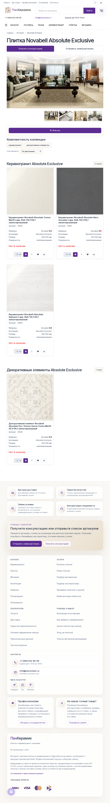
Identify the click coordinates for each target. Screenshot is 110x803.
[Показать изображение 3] (80, 116)
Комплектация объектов (69, 596)
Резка (41, 25)
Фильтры (56, 130)
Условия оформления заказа (24, 632)
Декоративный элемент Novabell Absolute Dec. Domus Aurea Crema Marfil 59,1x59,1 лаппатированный (30, 426)
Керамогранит (56, 25)
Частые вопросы (18, 645)
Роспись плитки (64, 564)
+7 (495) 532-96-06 (13, 18)
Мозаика (86, 25)
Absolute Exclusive (44, 234)
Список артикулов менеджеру (72, 639)
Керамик (21, 738)
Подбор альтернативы (68, 583)
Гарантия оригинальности (23, 626)
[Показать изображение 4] (95, 116)
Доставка (16, 3)
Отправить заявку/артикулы (80, 48)
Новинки (14, 590)
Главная (10, 33)
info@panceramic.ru (43, 18)
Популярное (16, 602)
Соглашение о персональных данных (26, 773)
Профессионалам (29, 3)
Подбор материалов (67, 577)
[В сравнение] (44, 254)
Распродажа (16, 596)
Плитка (73, 25)
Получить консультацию (30, 48)
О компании (43, 3)
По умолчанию (28, 151)
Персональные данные (21, 639)
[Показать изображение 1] (51, 116)
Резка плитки (63, 571)
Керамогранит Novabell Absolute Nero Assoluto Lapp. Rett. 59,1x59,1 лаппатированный (78, 220)
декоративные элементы (38, 145)
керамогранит (15, 145)
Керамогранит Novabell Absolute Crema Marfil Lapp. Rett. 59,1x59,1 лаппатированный (29, 220)
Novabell (20, 33)
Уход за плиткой (65, 632)
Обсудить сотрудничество (32, 722)
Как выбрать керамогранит (70, 620)
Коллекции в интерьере (68, 613)
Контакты (54, 3)
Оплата (7, 3)
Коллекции (15, 583)
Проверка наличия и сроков (70, 590)
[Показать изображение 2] (66, 116)
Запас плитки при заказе (69, 626)
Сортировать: (13, 151)
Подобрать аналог (78, 722)
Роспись (28, 25)
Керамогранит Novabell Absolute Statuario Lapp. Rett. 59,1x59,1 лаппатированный (26, 317)
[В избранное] (38, 254)
